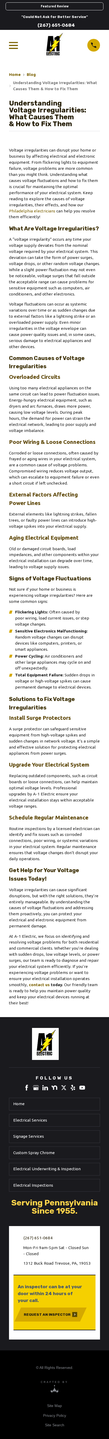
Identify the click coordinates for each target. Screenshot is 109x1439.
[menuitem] (54, 1406)
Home (15, 74)
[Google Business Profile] (36, 1087)
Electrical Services (30, 1120)
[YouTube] (82, 1087)
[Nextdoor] (54, 1087)
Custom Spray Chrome (34, 1152)
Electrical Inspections (33, 1185)
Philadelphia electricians (32, 211)
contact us (39, 984)
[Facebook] (26, 1087)
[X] (63, 1087)
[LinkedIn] (45, 1087)
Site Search (54, 1425)
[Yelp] (73, 1087)
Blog (31, 74)
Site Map (54, 1406)
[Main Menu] (14, 45)
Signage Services (28, 1136)
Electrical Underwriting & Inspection (47, 1169)
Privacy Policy (54, 1415)
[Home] (54, 1044)
